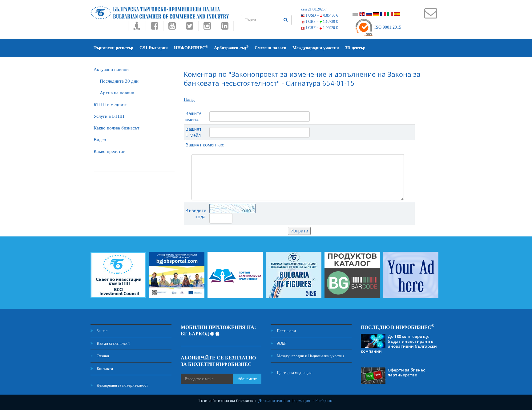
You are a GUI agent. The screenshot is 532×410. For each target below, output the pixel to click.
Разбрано (323, 400)
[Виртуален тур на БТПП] (137, 27)
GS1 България (153, 48)
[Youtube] (172, 27)
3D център (355, 48)
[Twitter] (189, 27)
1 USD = (321, 15)
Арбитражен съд (231, 47)
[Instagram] (207, 27)
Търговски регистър (113, 48)
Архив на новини (117, 92)
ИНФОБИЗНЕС (191, 47)
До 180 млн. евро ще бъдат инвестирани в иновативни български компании (399, 344)
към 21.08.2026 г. (314, 9)
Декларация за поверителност (122, 385)
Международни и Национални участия (310, 356)
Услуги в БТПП (109, 116)
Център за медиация (294, 372)
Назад (189, 99)
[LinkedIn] (225, 27)
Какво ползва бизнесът (116, 127)
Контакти (104, 368)
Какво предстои (110, 151)
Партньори (286, 330)
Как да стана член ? (113, 343)
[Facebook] (154, 27)
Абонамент (247, 378)
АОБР (281, 343)
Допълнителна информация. (284, 400)
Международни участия (315, 48)
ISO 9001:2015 (387, 27)
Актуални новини (111, 69)
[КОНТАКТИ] (430, 16)
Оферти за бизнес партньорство (406, 372)
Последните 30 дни (119, 81)
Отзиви (102, 356)
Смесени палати (270, 48)
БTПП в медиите (110, 104)
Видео (100, 139)
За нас (101, 330)
